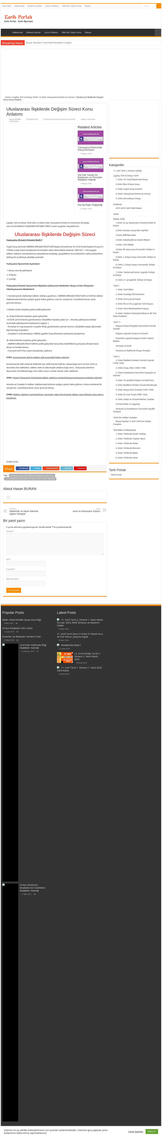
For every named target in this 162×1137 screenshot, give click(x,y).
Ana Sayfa (6, 6)
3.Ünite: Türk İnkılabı (125, 244)
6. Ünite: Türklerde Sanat (127, 457)
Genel (115, 214)
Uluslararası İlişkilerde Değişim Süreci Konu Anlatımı (30, 479)
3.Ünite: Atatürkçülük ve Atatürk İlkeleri (133, 240)
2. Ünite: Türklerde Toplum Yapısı (130, 438)
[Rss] (140, 6)
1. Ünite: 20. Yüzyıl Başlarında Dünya (132, 179)
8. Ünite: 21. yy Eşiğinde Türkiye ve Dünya (134, 280)
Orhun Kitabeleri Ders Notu (17, 628)
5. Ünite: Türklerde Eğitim (127, 453)
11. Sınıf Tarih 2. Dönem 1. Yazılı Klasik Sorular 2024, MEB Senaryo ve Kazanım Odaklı (80, 622)
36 (16, 623)
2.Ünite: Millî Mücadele (126, 235)
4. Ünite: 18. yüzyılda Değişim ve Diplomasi (135, 380)
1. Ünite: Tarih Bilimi (124, 289)
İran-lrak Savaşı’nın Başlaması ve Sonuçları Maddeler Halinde (90, 177)
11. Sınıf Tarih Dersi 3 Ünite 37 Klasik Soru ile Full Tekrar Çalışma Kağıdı (80, 635)
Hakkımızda (19, 6)
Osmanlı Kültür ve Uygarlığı (128, 404)
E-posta (10, 569)
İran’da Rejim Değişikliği (90, 204)
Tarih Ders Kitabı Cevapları (125, 417)
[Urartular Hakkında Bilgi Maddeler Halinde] (10, 762)
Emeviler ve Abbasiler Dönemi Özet (21, 636)
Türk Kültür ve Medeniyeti (124, 430)
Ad (8, 559)
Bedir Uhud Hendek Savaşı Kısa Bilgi (21, 619)
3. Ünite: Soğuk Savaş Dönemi (129, 189)
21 (37, 651)
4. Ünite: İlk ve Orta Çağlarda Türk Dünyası (134, 304)
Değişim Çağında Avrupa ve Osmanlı (132, 333)
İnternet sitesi (12, 579)
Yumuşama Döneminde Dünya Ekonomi (90, 148)
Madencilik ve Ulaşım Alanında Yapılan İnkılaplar (23, 511)
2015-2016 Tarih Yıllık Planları (129, 208)
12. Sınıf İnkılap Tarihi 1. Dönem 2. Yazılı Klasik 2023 (87, 656)
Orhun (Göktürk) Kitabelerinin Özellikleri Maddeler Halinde (32, 888)
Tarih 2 (116, 356)
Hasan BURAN (15, 119)
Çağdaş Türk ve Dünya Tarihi (25, 97)
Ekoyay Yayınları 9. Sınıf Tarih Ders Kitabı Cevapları (49, 42)
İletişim (88, 6)
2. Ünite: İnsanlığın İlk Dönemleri (130, 294)
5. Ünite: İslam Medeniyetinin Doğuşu (132, 308)
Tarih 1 (116, 286)
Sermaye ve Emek (123, 346)
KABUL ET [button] (151, 1131)
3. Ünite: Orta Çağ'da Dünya (128, 299)
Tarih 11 (117, 322)
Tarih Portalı (116, 475)
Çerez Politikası (52, 6)
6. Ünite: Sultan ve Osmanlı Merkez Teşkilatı (135, 399)
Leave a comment (88, 119)
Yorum (10, 531)
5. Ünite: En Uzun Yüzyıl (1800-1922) (131, 394)
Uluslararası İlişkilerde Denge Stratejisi (133, 350)
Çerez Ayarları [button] (135, 1131)
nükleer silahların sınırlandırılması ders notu (32, 475)
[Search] (158, 6)
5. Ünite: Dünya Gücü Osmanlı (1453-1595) (134, 390)
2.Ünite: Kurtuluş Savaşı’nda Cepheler (132, 230)
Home (8, 97)
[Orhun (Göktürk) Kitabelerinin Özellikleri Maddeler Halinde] (10, 1002)
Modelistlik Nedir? (71, 645)
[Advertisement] (81, 74)
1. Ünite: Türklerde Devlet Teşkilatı (131, 434)
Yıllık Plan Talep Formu (71, 6)
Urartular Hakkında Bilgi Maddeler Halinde (33, 646)
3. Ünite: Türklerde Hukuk (127, 443)
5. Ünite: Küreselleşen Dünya (128, 198)
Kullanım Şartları (35, 6)
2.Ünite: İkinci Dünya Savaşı (128, 184)
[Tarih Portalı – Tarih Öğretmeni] (18, 18)
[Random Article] (158, 32)
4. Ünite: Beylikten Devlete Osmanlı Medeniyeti (136, 385)
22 (17, 640)
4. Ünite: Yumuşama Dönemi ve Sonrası (56, 97)
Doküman (117, 204)
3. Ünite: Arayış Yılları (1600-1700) (131, 368)
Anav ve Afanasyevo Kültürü (86, 510)
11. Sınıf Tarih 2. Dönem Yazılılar (127, 171)
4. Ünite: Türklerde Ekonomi (128, 448)
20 (35, 894)
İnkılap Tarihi (119, 219)
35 (17, 632)
